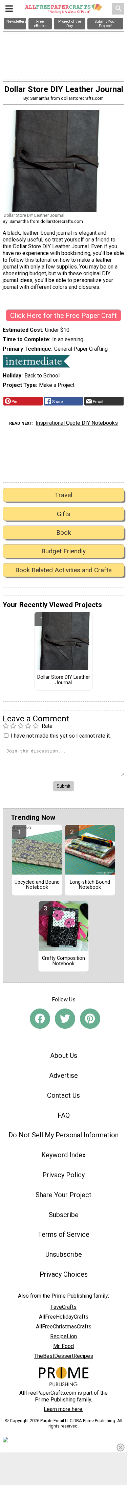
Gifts (63, 514)
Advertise (63, 1075)
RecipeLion (63, 1336)
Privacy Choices (64, 1274)
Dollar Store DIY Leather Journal (63, 680)
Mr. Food (63, 1346)
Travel (63, 495)
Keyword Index (63, 1155)
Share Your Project (63, 1195)
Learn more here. (63, 1409)
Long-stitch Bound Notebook (90, 885)
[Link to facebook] (40, 1018)
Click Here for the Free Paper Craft (63, 315)
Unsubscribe (63, 1254)
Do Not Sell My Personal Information (63, 1135)
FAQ (64, 1115)
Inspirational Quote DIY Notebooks (77, 423)
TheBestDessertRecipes (63, 1356)
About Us (63, 1055)
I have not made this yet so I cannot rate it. (61, 736)
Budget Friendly (63, 551)
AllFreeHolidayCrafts (63, 1317)
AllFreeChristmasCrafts (63, 1326)
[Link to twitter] (65, 1018)
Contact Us (63, 1095)
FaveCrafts (63, 1307)
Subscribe (64, 1215)
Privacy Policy (63, 1175)
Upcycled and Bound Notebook (37, 885)
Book (63, 532)
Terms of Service (63, 1234)
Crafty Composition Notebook (63, 961)
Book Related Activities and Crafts (63, 570)
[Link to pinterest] (90, 1018)
